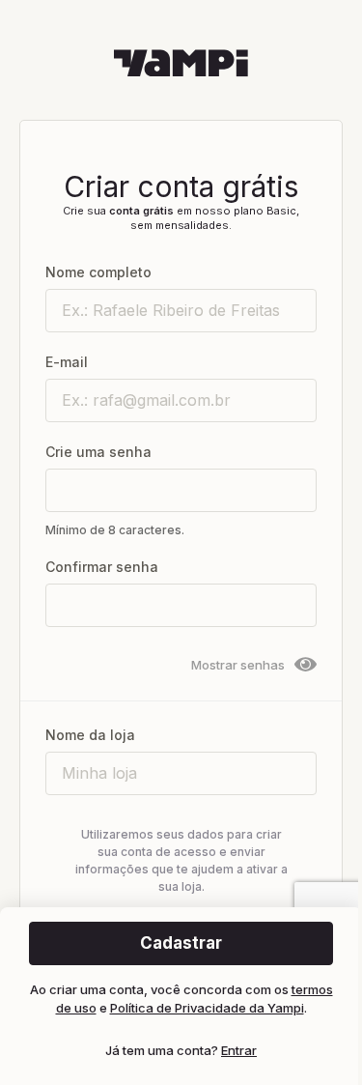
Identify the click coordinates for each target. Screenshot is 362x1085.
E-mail (66, 362)
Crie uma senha (98, 451)
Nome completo (98, 272)
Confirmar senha (101, 566)
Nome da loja (90, 735)
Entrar (239, 1050)
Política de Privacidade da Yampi (207, 1007)
